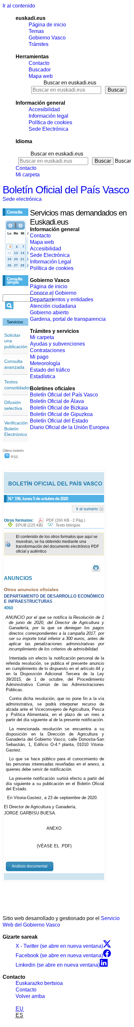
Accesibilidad (44, 109)
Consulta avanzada (14, 364)
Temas (36, 31)
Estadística (42, 376)
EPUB (29, 525)
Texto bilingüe (68, 525)
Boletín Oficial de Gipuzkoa (61, 414)
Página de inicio (47, 24)
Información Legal (50, 261)
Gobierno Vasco (47, 37)
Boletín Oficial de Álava (57, 401)
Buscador (40, 69)
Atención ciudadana (53, 306)
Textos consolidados (17, 384)
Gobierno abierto (49, 312)
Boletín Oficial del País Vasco (66, 190)
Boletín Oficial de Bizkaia (59, 407)
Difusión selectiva (13, 405)
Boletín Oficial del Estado (59, 421)
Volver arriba (30, 996)
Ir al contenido (19, 5)
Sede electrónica (22, 199)
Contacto (39, 63)
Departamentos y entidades (61, 299)
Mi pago (39, 357)
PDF (65, 520)
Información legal (48, 116)
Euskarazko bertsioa (39, 983)
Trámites (38, 44)
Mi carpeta (28, 174)
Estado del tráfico (50, 370)
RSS (14, 457)
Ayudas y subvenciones (57, 344)
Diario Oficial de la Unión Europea (69, 427)
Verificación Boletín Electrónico (16, 428)
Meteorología (45, 363)
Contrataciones (47, 350)
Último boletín (13, 451)
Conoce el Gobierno (53, 293)
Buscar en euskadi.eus (70, 82)
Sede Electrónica (48, 129)
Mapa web (41, 76)
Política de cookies (50, 122)
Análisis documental (29, 866)
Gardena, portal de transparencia (68, 319)
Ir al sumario (87, 508)
